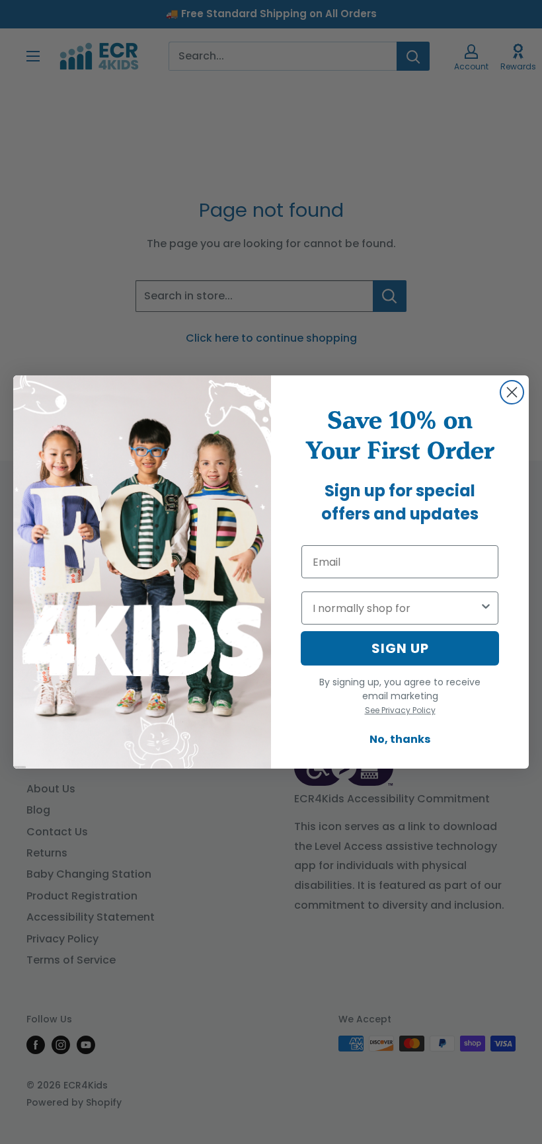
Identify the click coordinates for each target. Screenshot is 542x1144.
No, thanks (399, 739)
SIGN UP (400, 648)
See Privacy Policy (400, 710)
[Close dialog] (511, 392)
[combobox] (396, 608)
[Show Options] (485, 608)
